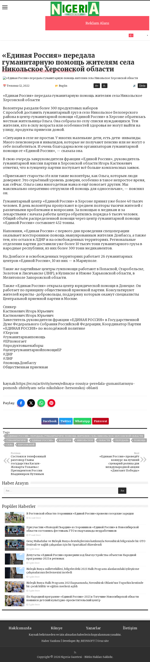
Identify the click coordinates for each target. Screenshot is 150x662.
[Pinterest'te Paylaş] (51, 403)
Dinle (142, 85)
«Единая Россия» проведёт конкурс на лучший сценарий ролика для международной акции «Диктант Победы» (119, 462)
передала (122, 440)
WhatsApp (82, 421)
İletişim (130, 628)
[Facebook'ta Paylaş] (21, 403)
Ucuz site (103, 641)
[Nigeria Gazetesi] (75, 8)
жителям (65, 440)
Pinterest (100, 421)
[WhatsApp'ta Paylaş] (41, 403)
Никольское (85, 440)
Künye (56, 628)
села (9, 444)
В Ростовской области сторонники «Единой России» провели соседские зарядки (80, 513)
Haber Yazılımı (50, 641)
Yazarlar (93, 628)
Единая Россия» (43, 440)
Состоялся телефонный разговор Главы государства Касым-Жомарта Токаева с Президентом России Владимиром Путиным (28, 464)
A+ (96, 85)
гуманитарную (16, 440)
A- (104, 85)
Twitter (66, 421)
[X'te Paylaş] (31, 403)
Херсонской (26, 444)
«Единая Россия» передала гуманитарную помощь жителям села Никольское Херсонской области (74, 436)
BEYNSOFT (88, 641)
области (104, 440)
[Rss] (75, 652)
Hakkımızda (20, 628)
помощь (140, 440)
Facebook (50, 421)
